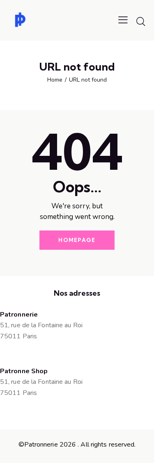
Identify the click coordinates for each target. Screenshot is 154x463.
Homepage (76, 240)
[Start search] (141, 21)
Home (54, 80)
